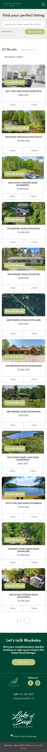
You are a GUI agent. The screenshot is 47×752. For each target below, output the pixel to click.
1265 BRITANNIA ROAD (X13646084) (23, 366)
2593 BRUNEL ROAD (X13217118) (23, 274)
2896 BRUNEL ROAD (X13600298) (23, 412)
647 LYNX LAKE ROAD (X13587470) (23, 91)
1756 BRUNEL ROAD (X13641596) (23, 229)
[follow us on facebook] (30, 683)
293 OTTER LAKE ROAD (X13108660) (23, 503)
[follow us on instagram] (37, 683)
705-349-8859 (26, 694)
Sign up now (23, 662)
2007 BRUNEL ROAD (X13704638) (23, 320)
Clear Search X (29, 50)
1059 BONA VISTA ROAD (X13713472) (23, 137)
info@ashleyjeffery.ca (23, 698)
